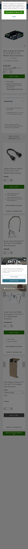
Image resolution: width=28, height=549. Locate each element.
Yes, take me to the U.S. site (14, 12)
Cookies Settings (14, 276)
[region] (14, 274)
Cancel (14, 16)
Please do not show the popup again (15, 288)
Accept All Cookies (14, 280)
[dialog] (14, 10)
